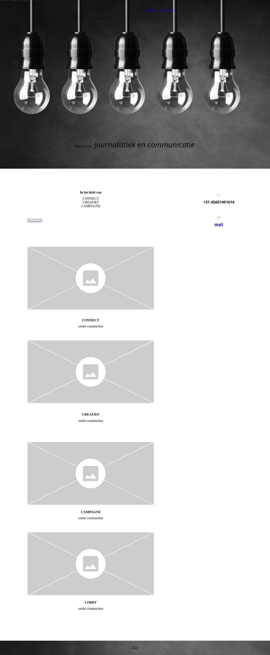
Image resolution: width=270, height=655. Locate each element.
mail (219, 224)
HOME (149, 10)
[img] (135, 84)
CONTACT (168, 10)
